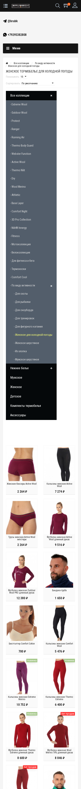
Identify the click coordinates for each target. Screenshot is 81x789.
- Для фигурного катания (28, 326)
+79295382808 (17, 35)
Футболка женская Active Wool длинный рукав (59, 538)
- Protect (15, 120)
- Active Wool (17, 162)
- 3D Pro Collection (20, 219)
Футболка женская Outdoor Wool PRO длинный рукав (21, 591)
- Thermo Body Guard (21, 145)
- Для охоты (21, 293)
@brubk (12, 21)
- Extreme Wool (18, 104)
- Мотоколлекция (20, 244)
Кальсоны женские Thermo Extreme (59, 698)
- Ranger (14, 129)
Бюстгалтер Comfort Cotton (22, 643)
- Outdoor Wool (18, 112)
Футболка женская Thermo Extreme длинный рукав (21, 751)
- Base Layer (17, 203)
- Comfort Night (18, 211)
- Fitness (15, 236)
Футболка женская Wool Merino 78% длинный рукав (59, 751)
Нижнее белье (19, 368)
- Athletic (15, 194)
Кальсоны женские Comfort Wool (59, 644)
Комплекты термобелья (25, 406)
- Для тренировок (24, 318)
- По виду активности (22, 285)
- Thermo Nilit (17, 170)
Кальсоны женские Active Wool (59, 485)
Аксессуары (18, 415)
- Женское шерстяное (26, 343)
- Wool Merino (18, 186)
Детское (15, 396)
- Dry (12, 178)
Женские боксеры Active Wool (22, 484)
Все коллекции (19, 95)
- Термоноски (18, 269)
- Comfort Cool (18, 277)
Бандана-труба (59, 590)
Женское (16, 387)
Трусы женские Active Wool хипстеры (21, 538)
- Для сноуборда (23, 310)
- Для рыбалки (22, 301)
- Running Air (17, 137)
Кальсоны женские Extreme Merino (22, 698)
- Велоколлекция (20, 252)
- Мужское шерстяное (26, 359)
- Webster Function (20, 153)
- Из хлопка (20, 351)
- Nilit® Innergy (18, 227)
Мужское (16, 377)
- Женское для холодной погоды (33, 334)
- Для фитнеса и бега (22, 260)
